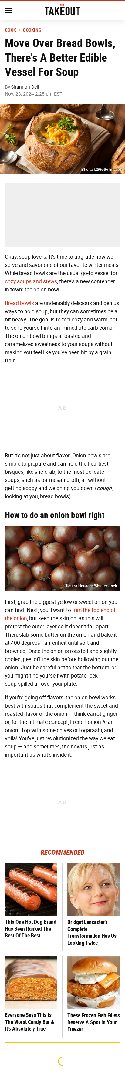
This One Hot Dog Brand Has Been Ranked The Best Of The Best (30, 929)
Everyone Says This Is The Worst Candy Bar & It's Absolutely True (29, 1022)
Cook (10, 30)
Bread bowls (19, 303)
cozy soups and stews (31, 281)
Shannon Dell (25, 87)
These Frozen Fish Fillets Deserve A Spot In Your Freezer (93, 1022)
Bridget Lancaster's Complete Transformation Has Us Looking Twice (92, 932)
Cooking (32, 30)
